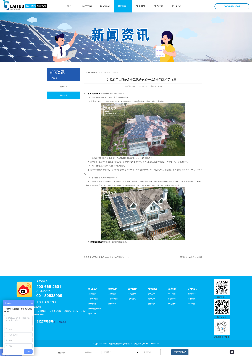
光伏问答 (152, 303)
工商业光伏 (93, 298)
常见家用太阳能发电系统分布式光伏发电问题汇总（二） (107, 257)
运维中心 (92, 313)
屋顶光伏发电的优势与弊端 (191, 257)
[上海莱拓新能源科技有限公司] (28, 6)
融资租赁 (172, 298)
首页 (69, 6)
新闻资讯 (122, 6)
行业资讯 (63, 95)
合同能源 (172, 303)
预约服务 (152, 293)
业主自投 (172, 293)
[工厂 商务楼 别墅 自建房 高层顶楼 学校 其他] (131, 352)
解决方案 (87, 6)
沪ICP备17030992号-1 (151, 343)
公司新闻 (63, 86)
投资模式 (158, 6)
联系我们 (192, 303)
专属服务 (140, 6)
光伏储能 (92, 303)
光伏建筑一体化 (94, 308)
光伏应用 (112, 303)
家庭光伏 (92, 293)
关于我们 (176, 6)
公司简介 (192, 293)
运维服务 (152, 298)
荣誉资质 (192, 298)
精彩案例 (105, 6)
